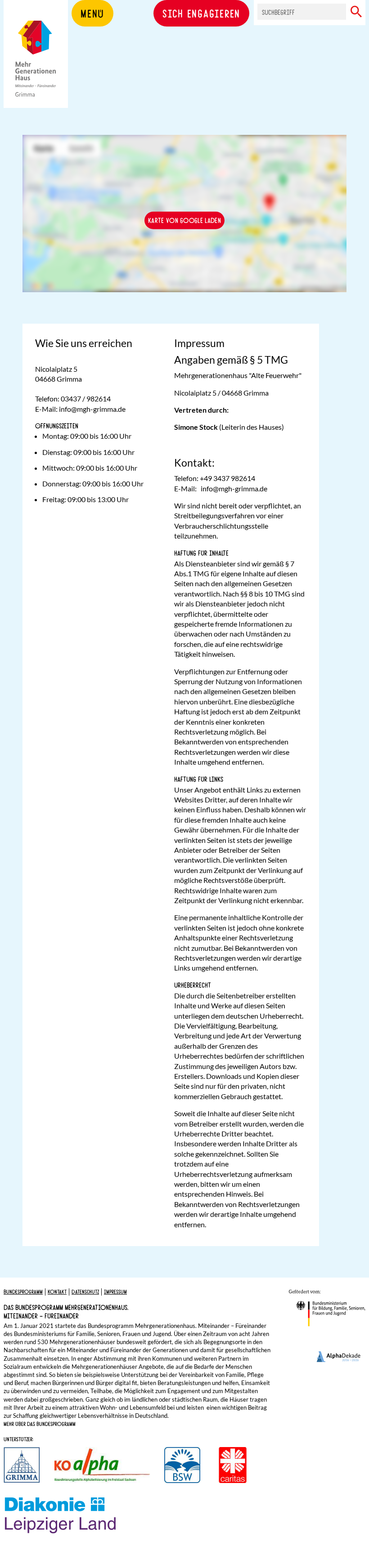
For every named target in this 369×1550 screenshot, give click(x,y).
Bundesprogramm (23, 1291)
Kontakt (57, 1291)
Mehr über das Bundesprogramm (40, 1423)
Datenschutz (85, 1291)
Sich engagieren (201, 13)
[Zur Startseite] (36, 67)
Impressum (115, 1291)
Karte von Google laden (184, 220)
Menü (92, 13)
